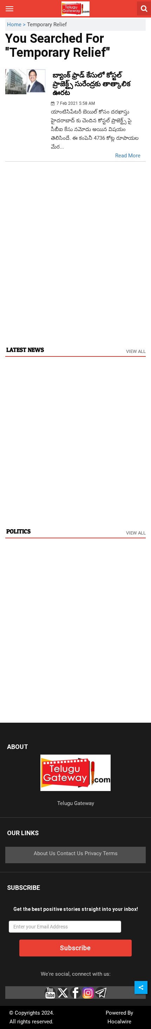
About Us (44, 853)
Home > (17, 24)
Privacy (93, 853)
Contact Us (70, 853)
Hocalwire (119, 1021)
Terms (110, 853)
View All (136, 351)
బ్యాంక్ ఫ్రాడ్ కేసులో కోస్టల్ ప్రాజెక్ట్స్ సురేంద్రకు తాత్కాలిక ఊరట (91, 84)
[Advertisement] (75, 261)
